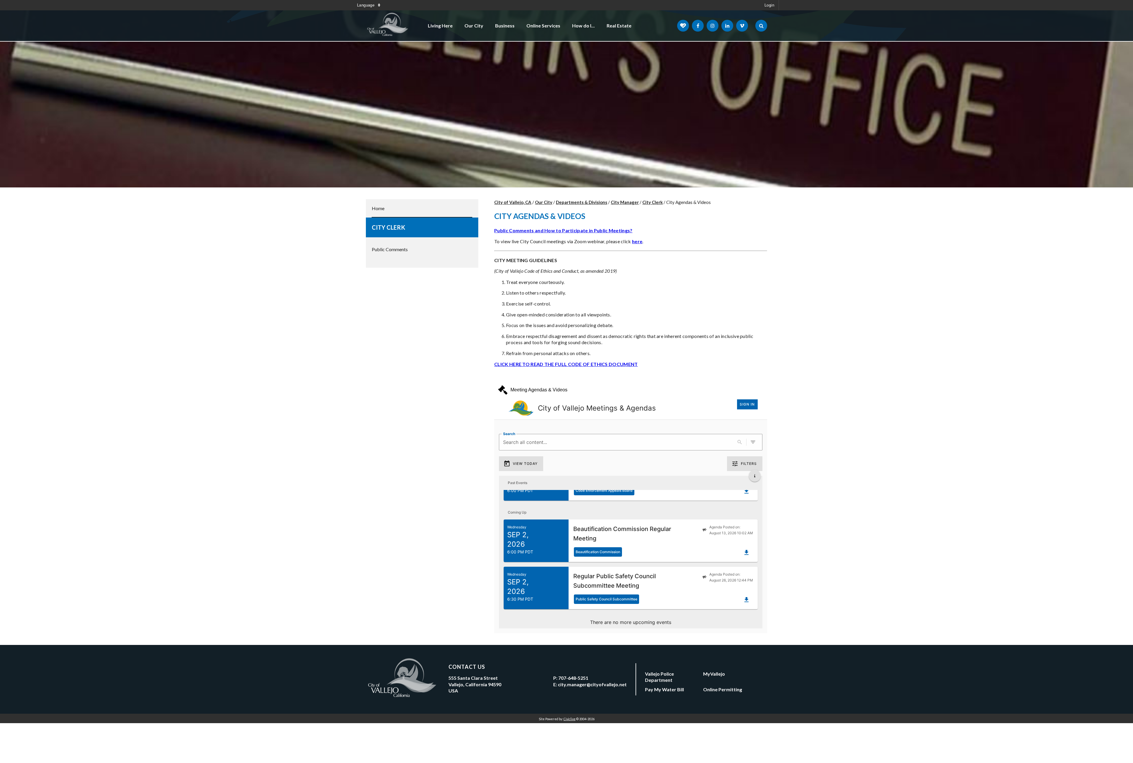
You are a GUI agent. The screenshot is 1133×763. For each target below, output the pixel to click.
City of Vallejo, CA (512, 202)
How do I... (583, 25)
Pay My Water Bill (664, 689)
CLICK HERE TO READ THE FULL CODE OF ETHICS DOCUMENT (566, 364)
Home (378, 208)
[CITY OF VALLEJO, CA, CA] (388, 26)
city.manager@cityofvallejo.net (592, 684)
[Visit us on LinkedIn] (727, 26)
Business (505, 25)
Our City (473, 25)
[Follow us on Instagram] (712, 26)
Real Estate (619, 25)
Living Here (440, 25)
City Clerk (388, 227)
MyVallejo (714, 674)
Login (769, 5)
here (637, 241)
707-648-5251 (573, 678)
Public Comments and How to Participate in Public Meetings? (563, 230)
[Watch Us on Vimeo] (742, 26)
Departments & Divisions (581, 202)
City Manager (625, 202)
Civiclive (570, 719)
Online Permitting (722, 689)
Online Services (543, 25)
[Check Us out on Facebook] (698, 26)
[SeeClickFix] (683, 26)
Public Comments (390, 249)
